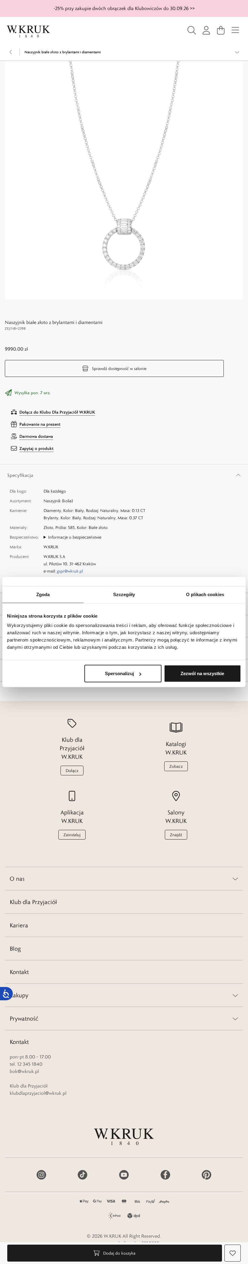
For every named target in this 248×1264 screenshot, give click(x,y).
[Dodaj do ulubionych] (232, 1253)
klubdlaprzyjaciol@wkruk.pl (38, 1093)
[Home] (28, 31)
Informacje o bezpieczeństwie (74, 537)
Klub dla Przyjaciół (33, 902)
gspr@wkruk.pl (70, 571)
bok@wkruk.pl (24, 1071)
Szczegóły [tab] (124, 594)
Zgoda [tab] (43, 594)
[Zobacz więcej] (237, 52)
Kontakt (19, 971)
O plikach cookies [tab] (205, 594)
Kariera (19, 925)
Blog (15, 948)
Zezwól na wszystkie (202, 673)
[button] (124, 180)
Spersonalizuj (119, 673)
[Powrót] (11, 52)
